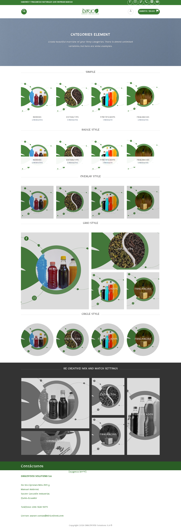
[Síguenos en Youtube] (157, 2)
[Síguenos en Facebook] (129, 2)
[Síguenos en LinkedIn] (151, 2)
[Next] (159, 104)
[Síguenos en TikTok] (140, 2)
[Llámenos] (146, 2)
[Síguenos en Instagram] (135, 2)
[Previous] (21, 104)
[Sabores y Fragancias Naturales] (90, 11)
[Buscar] (24, 11)
